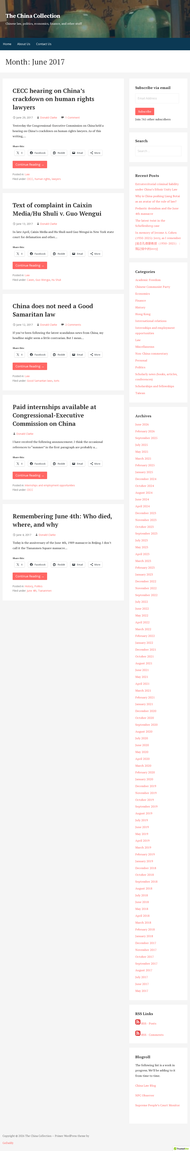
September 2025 (146, 438)
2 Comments (73, 324)
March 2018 (143, 922)
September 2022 (146, 595)
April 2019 (142, 840)
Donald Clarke (48, 117)
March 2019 (143, 847)
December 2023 (145, 513)
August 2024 (143, 493)
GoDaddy (8, 1143)
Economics (142, 294)
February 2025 (145, 465)
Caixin (30, 280)
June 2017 (142, 984)
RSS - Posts (148, 1023)
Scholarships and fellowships (154, 386)
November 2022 (146, 588)
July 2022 (141, 602)
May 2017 (141, 991)
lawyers (56, 179)
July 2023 (141, 540)
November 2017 (146, 950)
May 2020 (141, 752)
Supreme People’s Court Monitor (157, 1105)
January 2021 (144, 704)
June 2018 (142, 902)
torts (56, 380)
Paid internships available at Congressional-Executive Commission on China (54, 415)
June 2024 (142, 499)
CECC (30, 179)
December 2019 (145, 786)
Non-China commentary (151, 353)
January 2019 (144, 861)
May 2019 (141, 834)
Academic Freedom (148, 280)
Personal (141, 360)
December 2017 (145, 943)
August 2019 (143, 813)
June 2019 (142, 827)
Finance (140, 300)
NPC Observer (144, 1095)
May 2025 (141, 452)
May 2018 (141, 909)
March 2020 (143, 766)
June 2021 (142, 670)
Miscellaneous (144, 347)
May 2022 (141, 615)
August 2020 (143, 731)
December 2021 (145, 649)
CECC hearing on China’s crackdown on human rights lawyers (53, 99)
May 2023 (141, 547)
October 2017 (144, 957)
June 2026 (142, 424)
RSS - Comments (151, 1035)
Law (27, 174)
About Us (23, 44)
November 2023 (146, 520)
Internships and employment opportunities (50, 485)
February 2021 (145, 697)
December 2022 (145, 581)
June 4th (32, 590)
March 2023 (143, 561)
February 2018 (145, 929)
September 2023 (146, 533)
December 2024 (145, 479)
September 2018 (146, 881)
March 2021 (143, 690)
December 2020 (145, 711)
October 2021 (144, 656)
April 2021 (142, 684)
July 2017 (141, 977)
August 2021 (143, 663)
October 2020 (144, 718)
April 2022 (142, 622)
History (29, 586)
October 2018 (144, 875)
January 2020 (144, 779)
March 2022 (143, 629)
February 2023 (145, 567)
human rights (42, 179)
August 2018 (143, 888)
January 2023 (144, 574)
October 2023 (144, 527)
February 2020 (145, 772)
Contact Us (43, 44)
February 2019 (145, 854)
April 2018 (142, 916)
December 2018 (145, 868)
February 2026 (145, 431)
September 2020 (146, 725)
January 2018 (144, 936)
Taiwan (140, 393)
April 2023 (142, 554)
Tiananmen (45, 590)
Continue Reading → (30, 164)
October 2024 (144, 486)
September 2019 (146, 806)
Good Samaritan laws (40, 380)
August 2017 (143, 970)
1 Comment (72, 117)
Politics (38, 586)
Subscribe (144, 111)
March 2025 (143, 458)
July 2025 (141, 445)
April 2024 (142, 506)
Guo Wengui (42, 280)
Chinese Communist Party (152, 287)
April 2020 (142, 759)
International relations (150, 321)
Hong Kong (142, 314)
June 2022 (142, 608)
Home (7, 44)
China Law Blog (145, 1085)
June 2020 (142, 745)
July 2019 (141, 820)
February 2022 (145, 636)
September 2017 (146, 963)
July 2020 (141, 738)
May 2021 (141, 677)
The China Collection (33, 16)
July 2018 (141, 895)
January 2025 (144, 472)
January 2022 (144, 643)
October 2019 (144, 800)
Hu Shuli (56, 280)
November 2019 (146, 793)
